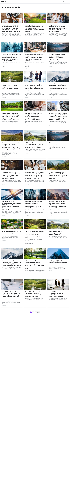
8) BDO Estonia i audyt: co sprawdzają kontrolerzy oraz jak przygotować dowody (57, 233)
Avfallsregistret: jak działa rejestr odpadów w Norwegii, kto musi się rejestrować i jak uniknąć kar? (58, 262)
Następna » (37, 312)
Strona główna (66, 1)
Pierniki (3, 2)
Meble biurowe (52, 142)
